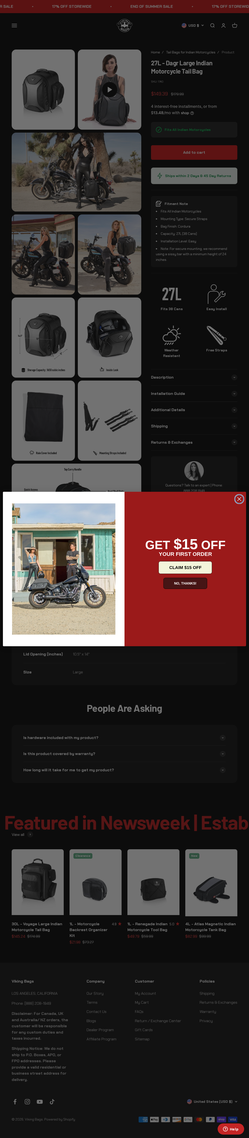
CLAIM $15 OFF (185, 567)
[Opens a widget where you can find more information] (230, 1129)
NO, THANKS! (185, 583)
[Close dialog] (239, 499)
